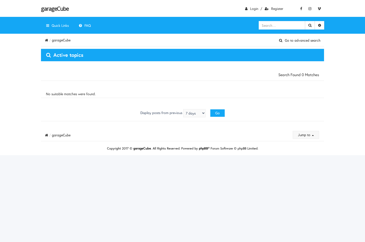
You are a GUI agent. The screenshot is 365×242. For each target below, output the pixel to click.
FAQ (87, 25)
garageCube (55, 8)
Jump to (304, 134)
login (254, 8)
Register (277, 8)
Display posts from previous (161, 112)
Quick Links (60, 25)
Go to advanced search (303, 40)
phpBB (203, 148)
